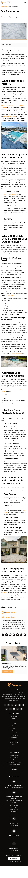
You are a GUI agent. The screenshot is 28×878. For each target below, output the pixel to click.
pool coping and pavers (15, 353)
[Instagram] (6, 634)
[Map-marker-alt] (25, 634)
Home (2, 6)
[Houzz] (14, 634)
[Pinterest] (23, 705)
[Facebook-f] (3, 634)
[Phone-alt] (21, 634)
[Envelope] (17, 634)
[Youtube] (10, 634)
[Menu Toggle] (25, 2)
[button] (25, 44)
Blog (6, 6)
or (9, 116)
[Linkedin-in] (10, 709)
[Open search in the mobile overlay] (19, 2)
